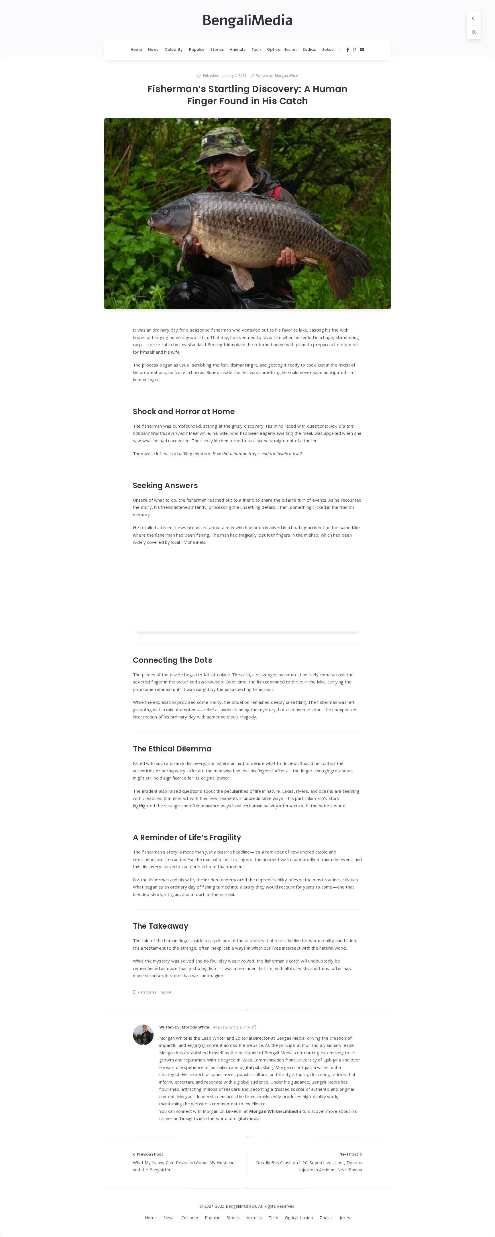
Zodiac (309, 49)
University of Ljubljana (318, 1060)
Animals (237, 49)
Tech (256, 49)
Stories (217, 49)
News (153, 49)
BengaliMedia (247, 20)
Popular (196, 49)
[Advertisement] (247, 592)
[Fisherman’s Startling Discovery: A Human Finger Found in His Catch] (247, 213)
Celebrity (174, 49)
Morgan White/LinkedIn (275, 1111)
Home (136, 49)
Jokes (327, 49)
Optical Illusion (281, 49)
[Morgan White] (143, 1034)
